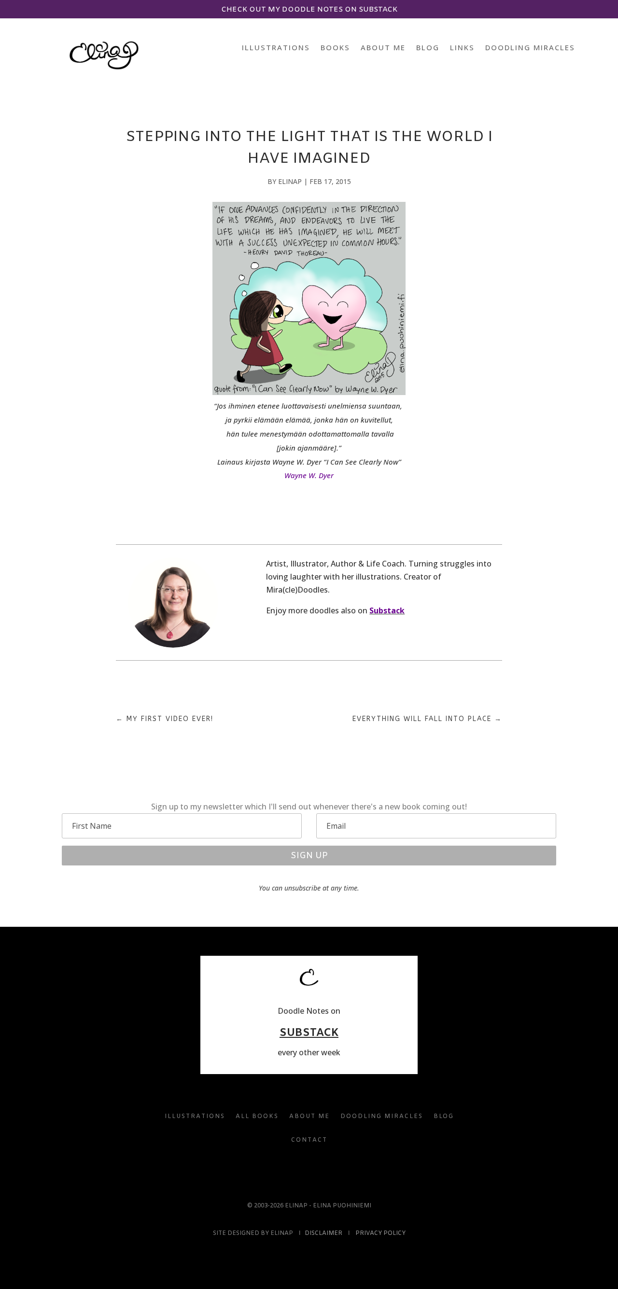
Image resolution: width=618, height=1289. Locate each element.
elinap (290, 181)
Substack (387, 610)
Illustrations (276, 48)
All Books (257, 1116)
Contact (309, 1140)
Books (335, 48)
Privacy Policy (380, 1233)
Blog (427, 48)
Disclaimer (323, 1233)
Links (462, 48)
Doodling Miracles (530, 48)
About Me (383, 48)
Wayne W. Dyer (309, 475)
